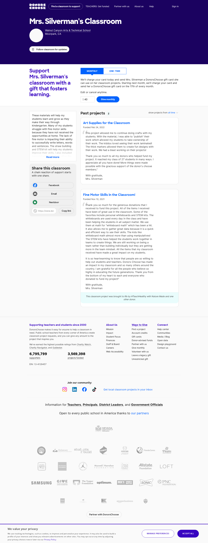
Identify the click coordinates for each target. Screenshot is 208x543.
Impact (109, 333)
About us (139, 6)
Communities (163, 333)
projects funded (76, 355)
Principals (90, 405)
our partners (140, 413)
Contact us (162, 347)
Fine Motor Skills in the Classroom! (109, 195)
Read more (52, 157)
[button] (49, 49)
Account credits (139, 333)
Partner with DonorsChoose (104, 514)
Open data (162, 340)
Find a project (138, 329)
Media (160, 336)
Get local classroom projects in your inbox (128, 389)
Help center (163, 329)
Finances (110, 340)
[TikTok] (94, 389)
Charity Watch (84, 344)
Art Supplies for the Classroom (106, 123)
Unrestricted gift (140, 359)
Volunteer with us (140, 351)
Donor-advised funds (142, 340)
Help (151, 6)
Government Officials (147, 405)
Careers (110, 347)
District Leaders (111, 405)
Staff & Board (113, 344)
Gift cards (136, 336)
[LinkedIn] (74, 389)
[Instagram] (64, 389)
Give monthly (138, 347)
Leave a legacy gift (141, 355)
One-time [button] (114, 71)
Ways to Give (139, 324)
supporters (38, 355)
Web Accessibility (114, 351)
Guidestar (57, 347)
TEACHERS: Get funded (97, 6)
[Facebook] (84, 389)
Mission (109, 329)
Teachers (74, 405)
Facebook (54, 185)
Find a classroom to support (65, 6)
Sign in (175, 6)
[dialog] (104, 533)
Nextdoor (54, 202)
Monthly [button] (92, 71)
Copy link (66, 211)
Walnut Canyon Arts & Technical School (68, 30)
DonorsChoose (37, 6)
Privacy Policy (50, 539)
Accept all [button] (188, 533)
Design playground (166, 344)
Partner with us (121, 6)
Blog (167, 336)
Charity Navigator (38, 347)
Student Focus (113, 336)
